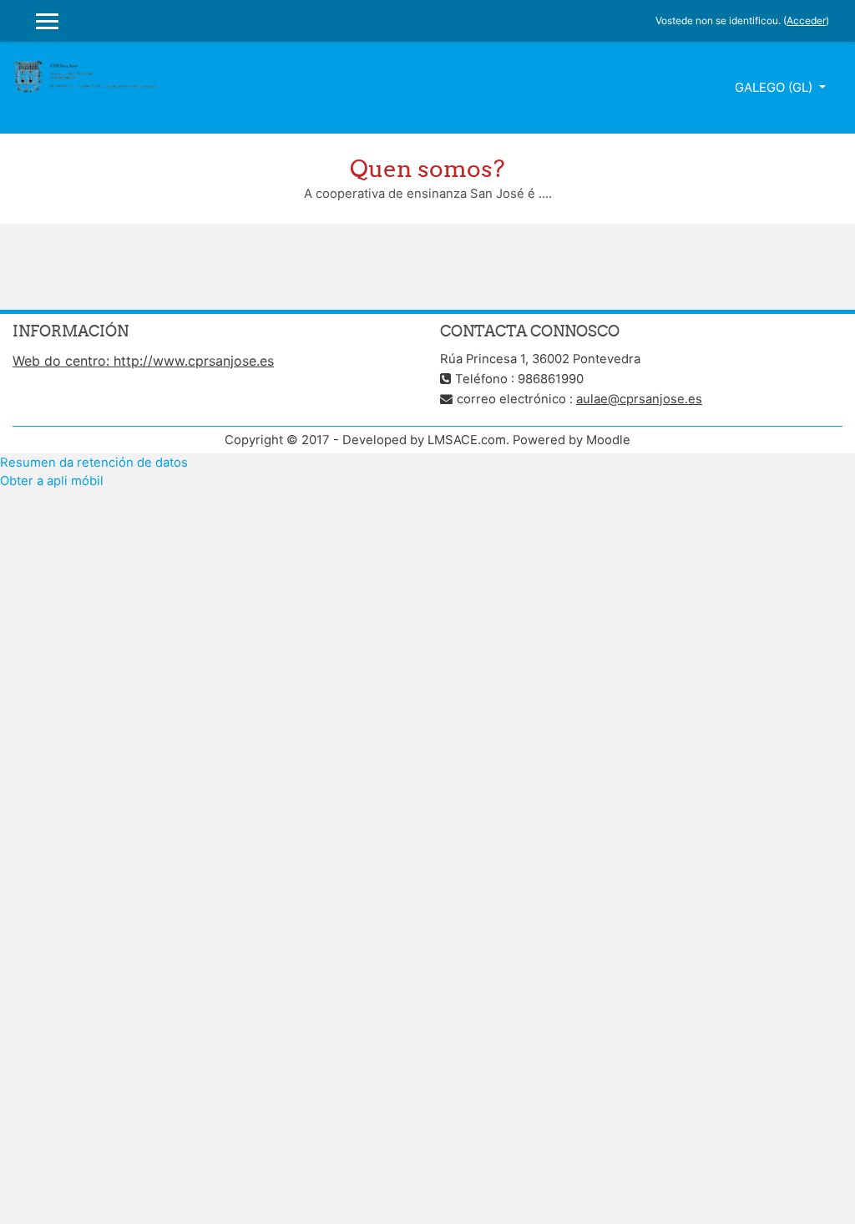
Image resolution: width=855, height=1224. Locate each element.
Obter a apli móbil (52, 480)
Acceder (806, 20)
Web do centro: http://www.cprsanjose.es (143, 360)
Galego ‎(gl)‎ (775, 87)
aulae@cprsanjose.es (639, 399)
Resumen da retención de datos (94, 462)
